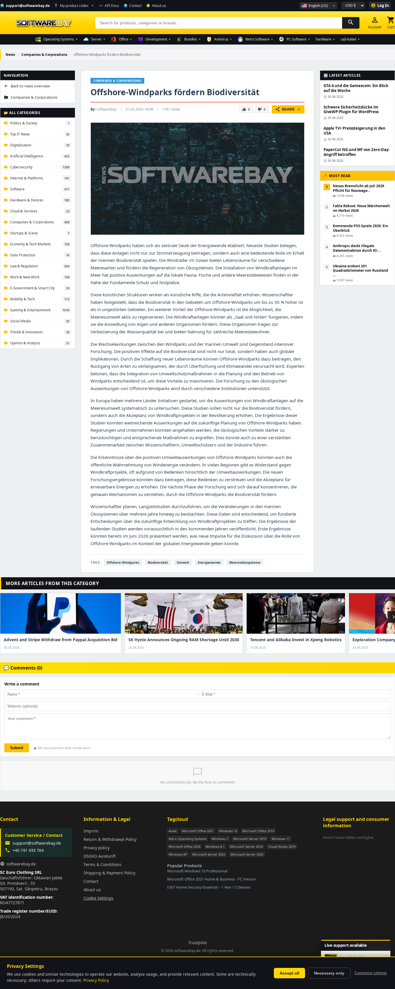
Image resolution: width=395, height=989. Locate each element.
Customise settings (371, 973)
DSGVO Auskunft (100, 856)
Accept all (289, 973)
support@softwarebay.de (36, 843)
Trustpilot (197, 942)
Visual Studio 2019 (282, 846)
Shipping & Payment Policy (109, 873)
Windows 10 (228, 831)
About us (92, 889)
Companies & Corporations (44, 54)
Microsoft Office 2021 (198, 831)
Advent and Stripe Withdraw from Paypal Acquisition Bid (60, 639)
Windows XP (178, 854)
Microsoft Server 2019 (249, 839)
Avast (173, 831)
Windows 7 (220, 839)
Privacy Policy (96, 980)
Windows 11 (281, 839)
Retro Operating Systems (187, 839)
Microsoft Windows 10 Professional (197, 871)
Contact (91, 881)
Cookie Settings (98, 898)
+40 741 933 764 (28, 850)
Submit (16, 748)
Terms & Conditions (102, 864)
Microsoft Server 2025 (246, 854)
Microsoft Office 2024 (184, 846)
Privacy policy (97, 847)
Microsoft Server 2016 (246, 846)
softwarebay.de (21, 864)
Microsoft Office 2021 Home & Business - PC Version (211, 879)
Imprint (91, 831)
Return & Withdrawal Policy (110, 839)
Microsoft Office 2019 (258, 831)
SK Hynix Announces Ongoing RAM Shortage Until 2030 (183, 639)
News (10, 54)
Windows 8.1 (215, 846)
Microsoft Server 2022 (208, 854)
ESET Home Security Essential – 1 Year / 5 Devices (208, 887)
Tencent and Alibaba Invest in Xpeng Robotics (296, 639)
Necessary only (329, 973)
